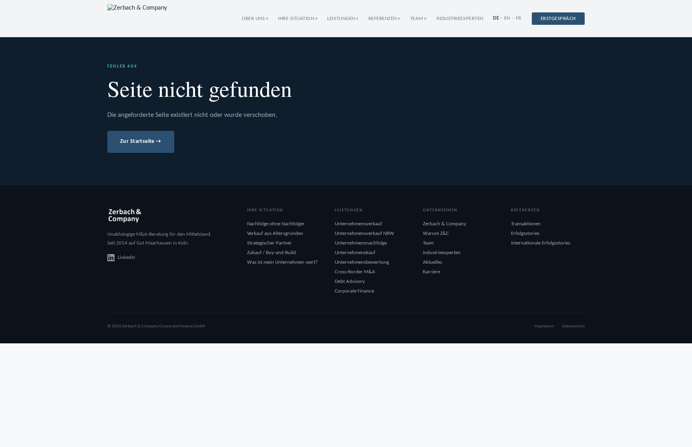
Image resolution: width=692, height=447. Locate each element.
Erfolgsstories (525, 233)
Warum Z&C (436, 233)
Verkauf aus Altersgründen (275, 233)
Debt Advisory (350, 281)
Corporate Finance (354, 291)
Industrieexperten (460, 18)
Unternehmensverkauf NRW (364, 233)
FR (518, 18)
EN (507, 18)
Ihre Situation (296, 18)
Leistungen (341, 18)
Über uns (253, 18)
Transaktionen (526, 224)
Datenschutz (573, 326)
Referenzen (382, 18)
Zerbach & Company (444, 224)
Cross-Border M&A (355, 272)
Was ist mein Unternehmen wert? (282, 262)
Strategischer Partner (269, 243)
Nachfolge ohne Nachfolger (276, 224)
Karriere (431, 272)
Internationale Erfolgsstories (540, 243)
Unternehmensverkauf (358, 224)
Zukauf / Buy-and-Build (271, 252)
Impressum (544, 326)
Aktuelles (432, 262)
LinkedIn (126, 257)
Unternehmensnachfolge (361, 243)
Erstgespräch (558, 18)
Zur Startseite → (140, 141)
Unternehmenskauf (355, 252)
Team (416, 18)
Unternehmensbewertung (362, 262)
